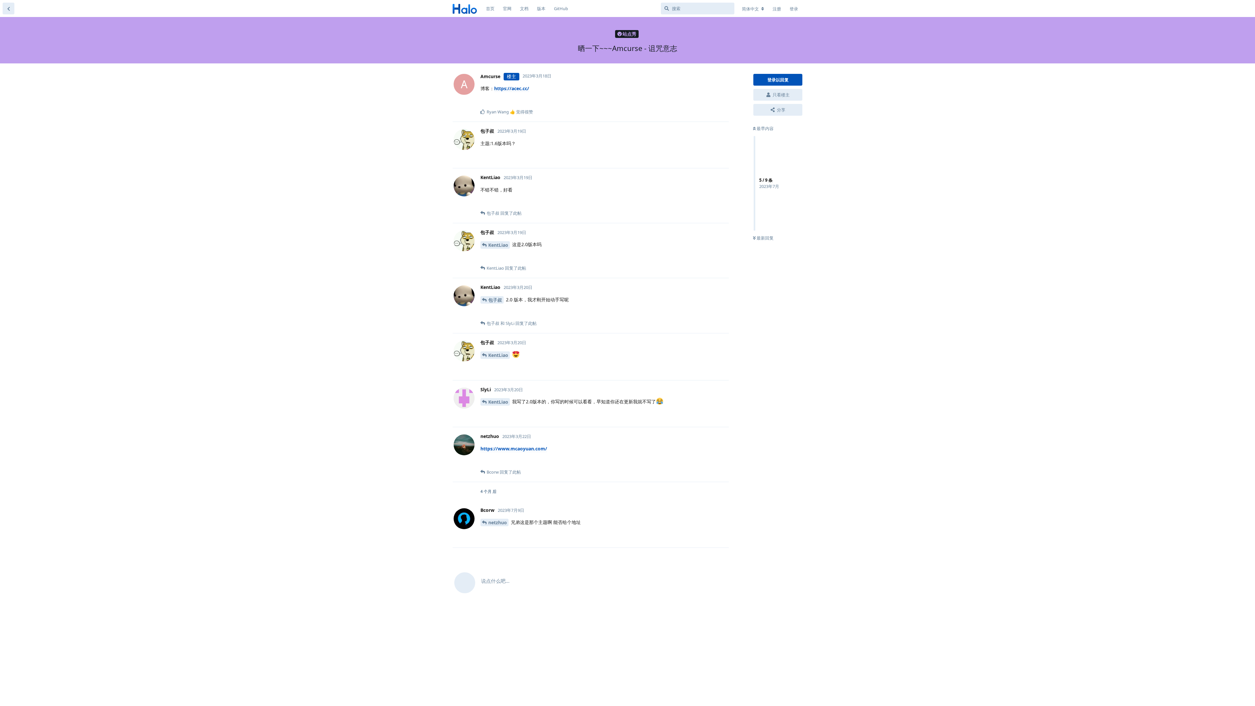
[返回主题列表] (8, 8)
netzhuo (497, 522)
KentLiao (498, 245)
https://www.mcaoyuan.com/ (513, 448)
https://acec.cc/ (511, 88)
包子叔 (495, 300)
